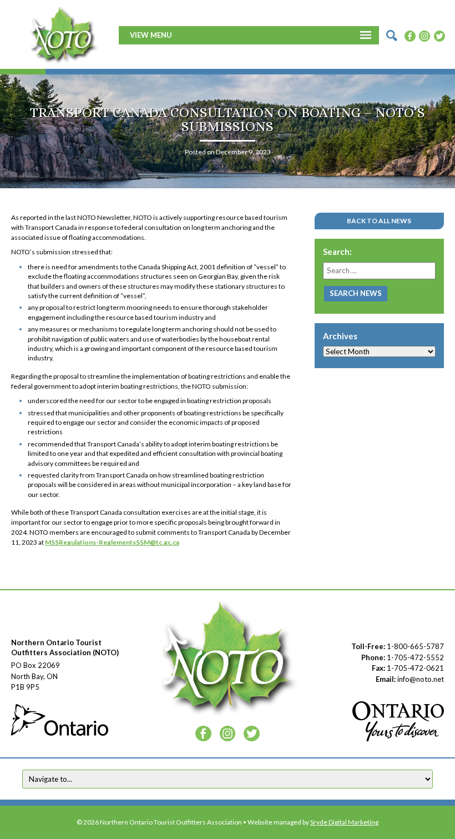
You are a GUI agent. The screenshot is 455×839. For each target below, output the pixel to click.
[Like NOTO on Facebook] (410, 35)
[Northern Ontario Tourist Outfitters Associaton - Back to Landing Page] (63, 34)
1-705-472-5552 (415, 657)
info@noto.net (420, 679)
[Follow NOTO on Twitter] (439, 35)
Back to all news (379, 221)
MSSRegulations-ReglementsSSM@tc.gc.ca (112, 542)
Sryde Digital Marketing (344, 822)
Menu (161, 35)
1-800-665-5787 (415, 646)
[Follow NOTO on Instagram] (424, 35)
